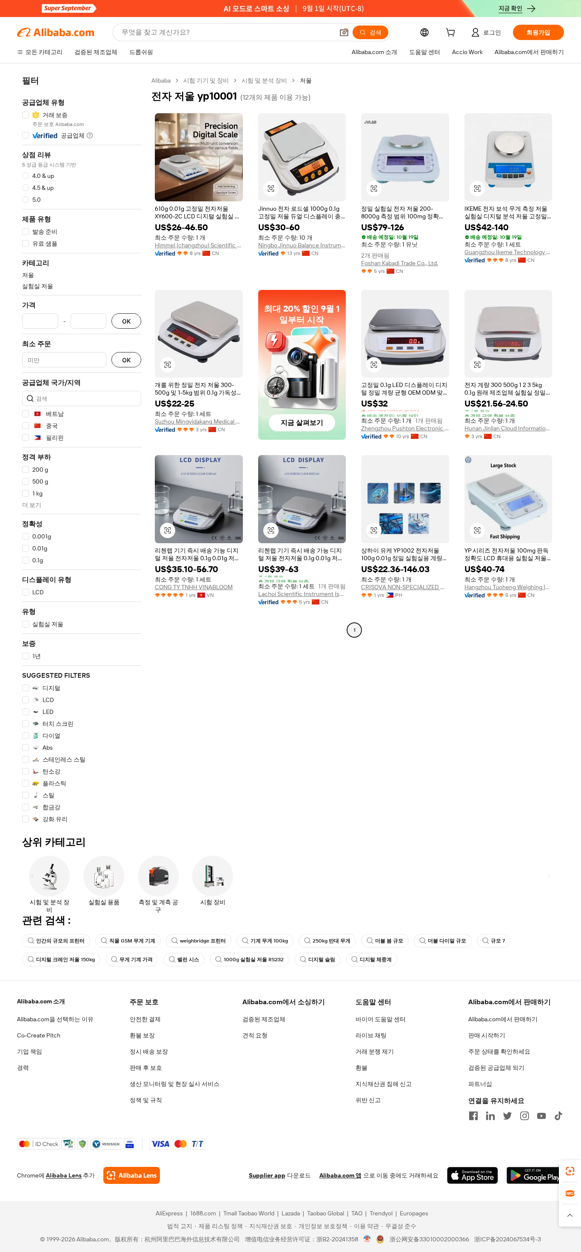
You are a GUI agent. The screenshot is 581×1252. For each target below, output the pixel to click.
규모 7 (498, 941)
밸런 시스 (188, 960)
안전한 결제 (145, 1019)
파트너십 (480, 1083)
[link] (570, 1171)
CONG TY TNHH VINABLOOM (194, 587)
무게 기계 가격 (136, 960)
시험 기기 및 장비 (206, 80)
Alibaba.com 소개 (41, 1001)
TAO (356, 1213)
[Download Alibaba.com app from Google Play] (535, 1175)
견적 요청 (255, 1035)
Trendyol (381, 1213)
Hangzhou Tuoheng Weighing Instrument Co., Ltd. (508, 587)
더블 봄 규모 (389, 941)
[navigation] (81, 450)
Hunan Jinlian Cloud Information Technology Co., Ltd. (508, 428)
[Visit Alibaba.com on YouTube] (541, 1116)
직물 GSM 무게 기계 (132, 941)
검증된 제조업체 (263, 1019)
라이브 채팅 (371, 1035)
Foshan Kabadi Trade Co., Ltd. (399, 263)
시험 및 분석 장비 (264, 80)
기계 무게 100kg (269, 941)
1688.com (203, 1213)
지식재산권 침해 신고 (384, 1083)
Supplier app (267, 1175)
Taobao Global (325, 1213)
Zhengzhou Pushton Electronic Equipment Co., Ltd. (405, 428)
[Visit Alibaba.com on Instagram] (524, 1116)
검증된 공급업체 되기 (496, 1067)
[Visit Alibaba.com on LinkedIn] (490, 1116)
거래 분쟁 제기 (375, 1051)
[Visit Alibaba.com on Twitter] (507, 1116)
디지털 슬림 (321, 960)
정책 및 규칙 (146, 1100)
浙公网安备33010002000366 (429, 1239)
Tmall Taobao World (248, 1213)
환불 (361, 1067)
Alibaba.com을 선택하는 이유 (55, 1019)
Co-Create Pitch (38, 1035)
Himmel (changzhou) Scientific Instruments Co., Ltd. (199, 245)
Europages (414, 1213)
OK (126, 321)
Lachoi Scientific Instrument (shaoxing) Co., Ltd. (302, 593)
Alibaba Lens (64, 1175)
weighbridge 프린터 (203, 941)
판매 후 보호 (146, 1067)
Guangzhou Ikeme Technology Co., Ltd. (508, 252)
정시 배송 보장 (149, 1051)
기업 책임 (29, 1051)
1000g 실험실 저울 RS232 (254, 960)
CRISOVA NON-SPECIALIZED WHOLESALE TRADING (405, 587)
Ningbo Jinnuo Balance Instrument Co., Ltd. (302, 245)
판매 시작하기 (486, 1035)
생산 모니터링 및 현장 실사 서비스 (174, 1083)
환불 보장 (142, 1035)
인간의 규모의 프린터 (60, 941)
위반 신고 (368, 1100)
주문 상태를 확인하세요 (499, 1051)
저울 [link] (306, 80)
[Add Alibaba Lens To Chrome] (131, 1175)
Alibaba (161, 80)
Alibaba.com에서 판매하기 (503, 1019)
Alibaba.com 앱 (340, 1175)
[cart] (452, 33)
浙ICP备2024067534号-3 (507, 1239)
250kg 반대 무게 (331, 941)
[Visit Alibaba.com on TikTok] (558, 1116)
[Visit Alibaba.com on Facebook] (473, 1116)
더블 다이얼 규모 (447, 941)
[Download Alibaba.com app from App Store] (472, 1175)
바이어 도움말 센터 (381, 1019)
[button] (344, 32)
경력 (23, 1067)
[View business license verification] (367, 1239)
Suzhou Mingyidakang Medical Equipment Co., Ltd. (199, 421)
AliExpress (169, 1213)
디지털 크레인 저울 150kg (65, 960)
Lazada (291, 1213)
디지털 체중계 (376, 960)
